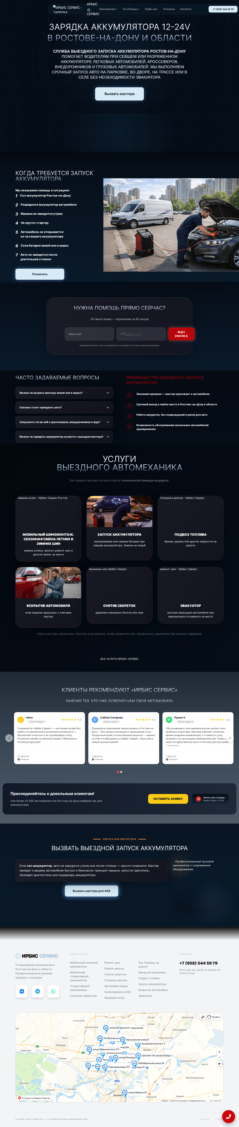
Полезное (169, 9)
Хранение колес (114, 997)
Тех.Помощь (131, 9)
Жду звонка (181, 334)
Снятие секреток (115, 974)
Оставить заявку (168, 798)
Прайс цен (151, 9)
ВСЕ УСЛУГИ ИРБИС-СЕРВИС (119, 658)
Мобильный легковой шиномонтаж (84, 964)
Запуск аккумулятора (152, 984)
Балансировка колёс (117, 991)
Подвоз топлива (149, 978)
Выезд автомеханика (152, 972)
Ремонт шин (112, 962)
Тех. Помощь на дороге (149, 964)
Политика (204, 1119)
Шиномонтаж (108, 9)
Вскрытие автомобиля (153, 990)
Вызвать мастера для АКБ (91, 891)
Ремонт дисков (114, 968)
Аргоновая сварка (116, 986)
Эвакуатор (145, 995)
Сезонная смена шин (83, 995)
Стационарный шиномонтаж (79, 988)
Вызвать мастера (120, 94)
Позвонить (40, 274)
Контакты (185, 9)
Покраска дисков (115, 980)
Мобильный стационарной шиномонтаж (79, 976)
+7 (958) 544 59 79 (223, 9)
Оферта (219, 1119)
